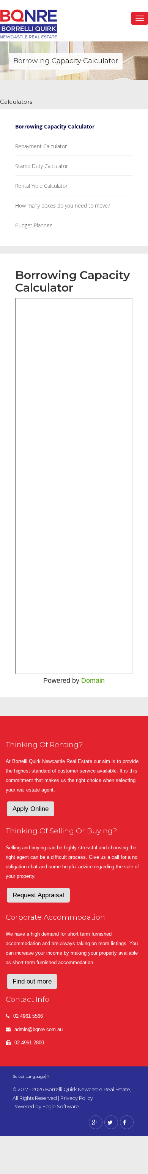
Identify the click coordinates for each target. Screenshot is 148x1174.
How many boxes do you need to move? (62, 205)
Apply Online (31, 808)
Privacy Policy (76, 1098)
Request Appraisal (38, 895)
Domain (93, 680)
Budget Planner (33, 225)
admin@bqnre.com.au (38, 1029)
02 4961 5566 (28, 1016)
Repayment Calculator (41, 146)
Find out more (32, 981)
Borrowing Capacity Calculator (54, 126)
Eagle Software (61, 1106)
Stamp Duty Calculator (41, 166)
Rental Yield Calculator (41, 185)
